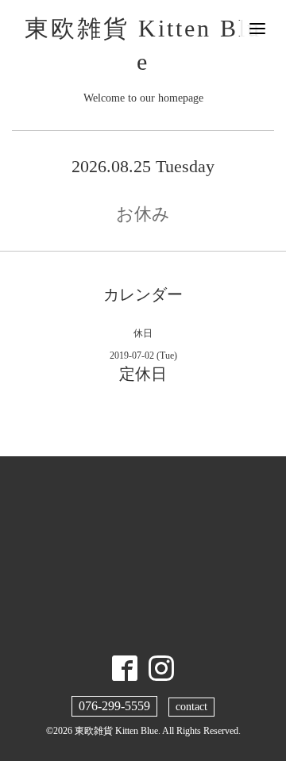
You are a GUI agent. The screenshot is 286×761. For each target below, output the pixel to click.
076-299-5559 (114, 706)
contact (191, 707)
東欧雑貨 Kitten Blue (116, 730)
